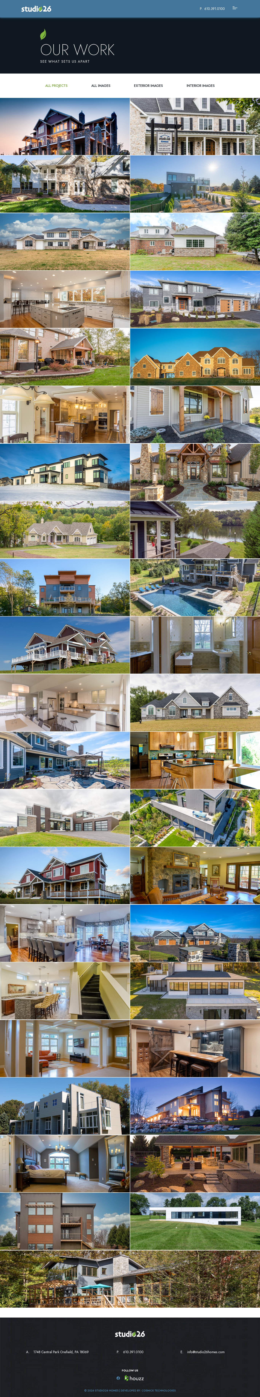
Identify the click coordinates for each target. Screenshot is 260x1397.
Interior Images (201, 85)
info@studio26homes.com (206, 1352)
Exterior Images (148, 85)
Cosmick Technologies (159, 1390)
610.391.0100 (214, 8)
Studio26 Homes (107, 1390)
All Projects (56, 85)
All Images (100, 85)
